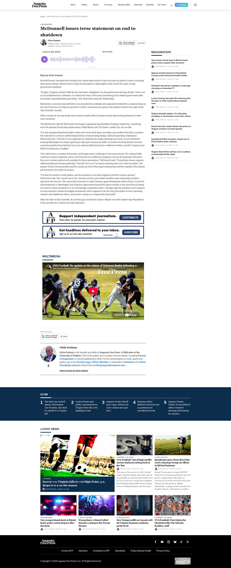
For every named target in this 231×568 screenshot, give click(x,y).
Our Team (162, 5)
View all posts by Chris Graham (74, 371)
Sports (96, 5)
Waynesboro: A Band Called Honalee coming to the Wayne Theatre (94, 523)
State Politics (162, 457)
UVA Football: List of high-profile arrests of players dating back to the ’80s (134, 462)
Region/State (47, 24)
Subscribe (138, 5)
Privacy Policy (163, 551)
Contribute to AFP (101, 551)
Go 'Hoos (47, 478)
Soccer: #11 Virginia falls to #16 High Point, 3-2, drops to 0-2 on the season (74, 483)
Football (122, 457)
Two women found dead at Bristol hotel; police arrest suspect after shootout (58, 523)
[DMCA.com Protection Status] (183, 561)
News (73, 5)
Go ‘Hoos (108, 5)
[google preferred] (127, 43)
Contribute (181, 5)
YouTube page (83, 362)
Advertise (150, 5)
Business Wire (124, 5)
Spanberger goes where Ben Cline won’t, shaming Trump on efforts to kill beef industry (172, 462)
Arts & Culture (86, 517)
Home (42, 16)
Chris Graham (68, 347)
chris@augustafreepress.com (110, 365)
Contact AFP (67, 551)
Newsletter (120, 551)
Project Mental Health (141, 551)
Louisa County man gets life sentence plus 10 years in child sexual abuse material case (171, 100)
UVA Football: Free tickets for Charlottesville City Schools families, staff (170, 523)
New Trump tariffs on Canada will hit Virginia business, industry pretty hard (135, 523)
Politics (84, 5)
